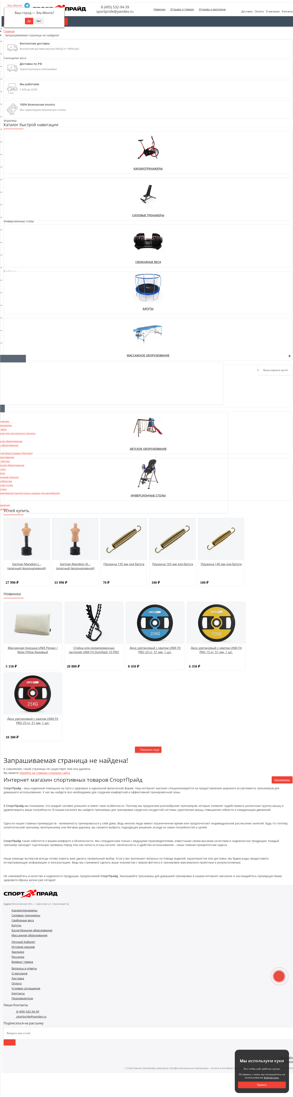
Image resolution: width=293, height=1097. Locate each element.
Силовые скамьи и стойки (23, 201)
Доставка (247, 11)
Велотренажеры (17, 138)
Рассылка (18, 957)
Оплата (259, 11)
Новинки (159, 9)
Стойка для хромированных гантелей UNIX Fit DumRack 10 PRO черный (94, 652)
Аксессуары (14, 294)
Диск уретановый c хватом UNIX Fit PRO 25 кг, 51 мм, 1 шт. (32, 721)
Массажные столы (18, 329)
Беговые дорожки (18, 134)
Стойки (11, 209)
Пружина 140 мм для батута (221, 564)
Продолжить (282, 779)
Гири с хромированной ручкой (27, 231)
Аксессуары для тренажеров (25, 154)
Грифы (10, 235)
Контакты (18, 993)
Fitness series (15, 278)
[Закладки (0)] (277, 358)
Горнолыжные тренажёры (24, 162)
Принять (262, 1084)
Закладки (18, 952)
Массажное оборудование (29, 935)
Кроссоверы (14, 185)
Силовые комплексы (20, 197)
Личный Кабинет (23, 942)
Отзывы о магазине (212, 9)
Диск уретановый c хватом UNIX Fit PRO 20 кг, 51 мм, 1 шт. (155, 650)
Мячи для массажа (18, 333)
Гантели (11, 227)
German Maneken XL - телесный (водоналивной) (75, 566)
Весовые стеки (16, 181)
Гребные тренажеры (20, 146)
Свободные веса (148, 262)
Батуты (148, 309)
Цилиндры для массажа (22, 337)
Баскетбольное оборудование (32, 930)
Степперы (13, 150)
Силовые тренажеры (148, 215)
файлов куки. (271, 1077)
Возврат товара (22, 962)
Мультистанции (17, 189)
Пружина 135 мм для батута (123, 564)
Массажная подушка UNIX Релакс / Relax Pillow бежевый (33, 650)
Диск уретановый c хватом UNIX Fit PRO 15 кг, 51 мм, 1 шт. (216, 650)
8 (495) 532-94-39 (114, 7)
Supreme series (16, 290)
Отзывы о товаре (182, 9)
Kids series (13, 282)
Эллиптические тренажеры (25, 142)
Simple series (15, 286)
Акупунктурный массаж (22, 321)
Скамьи (11, 205)
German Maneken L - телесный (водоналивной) (26, 566)
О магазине (273, 11)
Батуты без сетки (17, 302)
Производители (22, 998)
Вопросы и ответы (24, 968)
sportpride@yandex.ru (114, 11)
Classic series (15, 274)
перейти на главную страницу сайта (44, 773)
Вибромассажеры (18, 325)
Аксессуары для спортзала (24, 158)
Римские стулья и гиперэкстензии (29, 193)
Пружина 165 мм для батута (172, 564)
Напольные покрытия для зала (27, 243)
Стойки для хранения (20, 247)
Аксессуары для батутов (22, 298)
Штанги (11, 251)
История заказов (23, 947)
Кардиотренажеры (148, 168)
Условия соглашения (26, 988)
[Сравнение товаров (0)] (266, 358)
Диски (10, 239)
